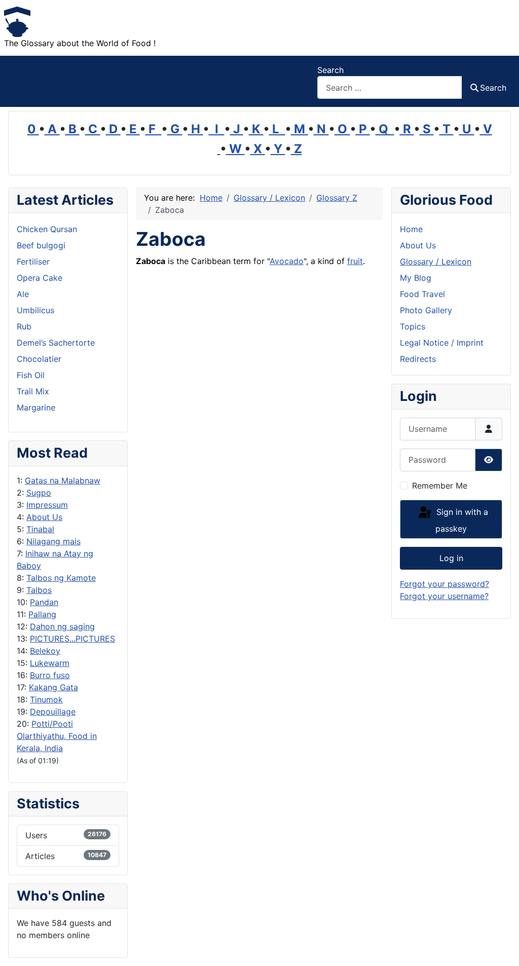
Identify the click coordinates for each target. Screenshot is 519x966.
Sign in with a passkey (461, 520)
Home (411, 229)
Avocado (287, 261)
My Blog (415, 278)
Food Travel (422, 294)
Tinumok (46, 699)
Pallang (42, 614)
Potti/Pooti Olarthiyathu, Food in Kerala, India (57, 736)
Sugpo (38, 493)
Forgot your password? (444, 584)
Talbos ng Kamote (61, 578)
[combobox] (389, 87)
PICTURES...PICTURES (72, 639)
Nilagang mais (53, 541)
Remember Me (439, 485)
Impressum (47, 505)
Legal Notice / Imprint (442, 343)
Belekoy (45, 651)
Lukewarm (49, 663)
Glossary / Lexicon (435, 261)
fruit (355, 261)
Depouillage (53, 712)
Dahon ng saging (62, 626)
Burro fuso (50, 675)
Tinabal (40, 529)
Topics (412, 326)
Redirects (418, 359)
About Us (44, 517)
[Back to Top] (501, 947)
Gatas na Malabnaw (62, 480)
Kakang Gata (53, 687)
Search (330, 70)
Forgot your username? (444, 596)
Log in (451, 558)
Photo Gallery (426, 310)
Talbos (39, 590)
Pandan (44, 602)
